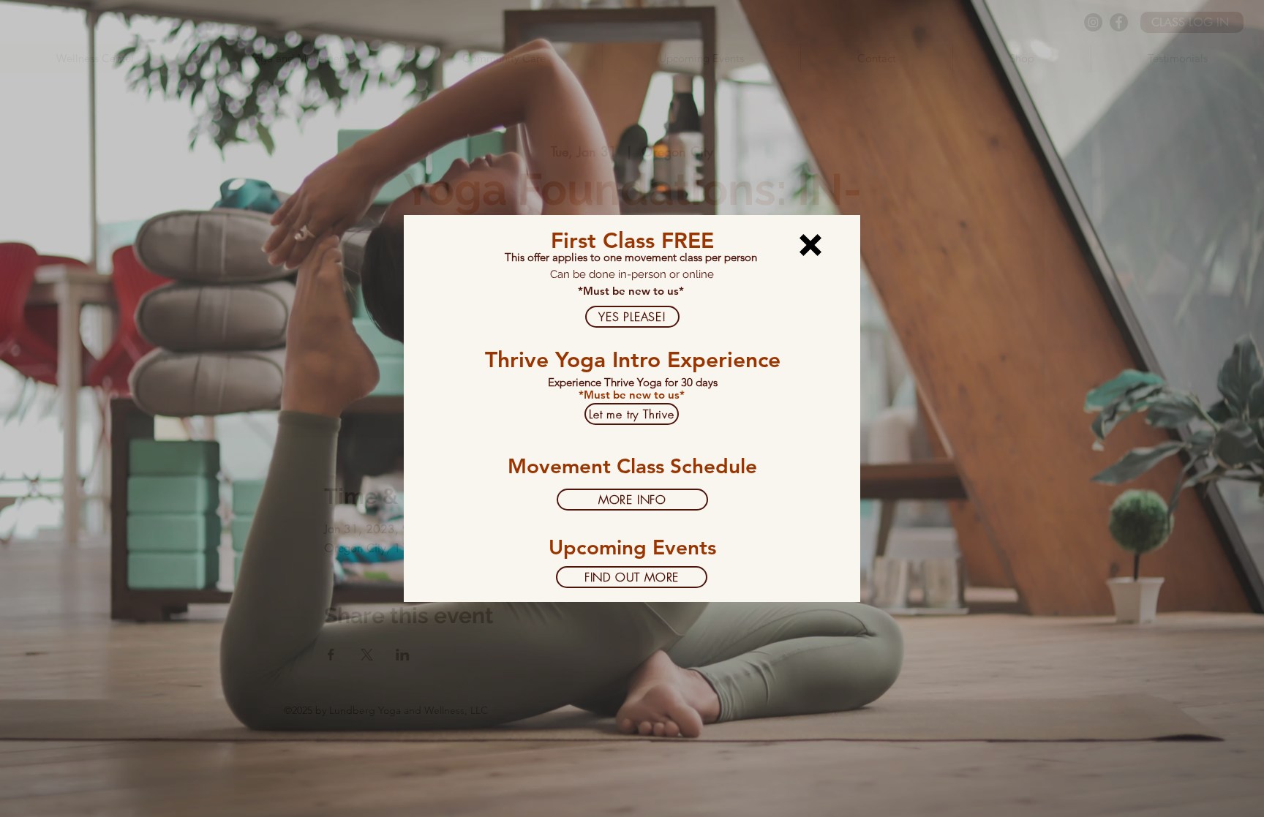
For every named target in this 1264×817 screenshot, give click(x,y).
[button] (810, 245)
